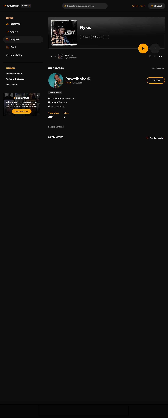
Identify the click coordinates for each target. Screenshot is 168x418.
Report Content (56, 126)
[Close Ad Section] (37, 95)
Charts (14, 31)
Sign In (142, 6)
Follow (156, 80)
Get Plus (26, 6)
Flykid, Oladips (70, 57)
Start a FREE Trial (21, 111)
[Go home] (11, 6)
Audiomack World (14, 73)
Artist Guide (11, 84)
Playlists (14, 39)
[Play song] (143, 48)
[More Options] (155, 56)
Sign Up (135, 6)
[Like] (150, 56)
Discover (15, 24)
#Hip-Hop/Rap (55, 92)
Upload (158, 5)
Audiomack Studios (15, 79)
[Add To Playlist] (55, 56)
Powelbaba (76, 79)
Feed (13, 47)
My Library (16, 55)
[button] (106, 56)
